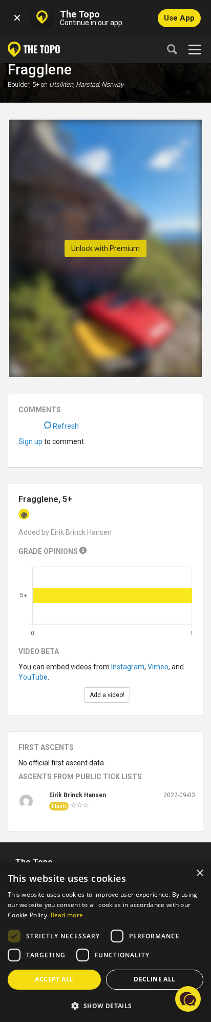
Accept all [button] (54, 979)
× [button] (199, 873)
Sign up (30, 441)
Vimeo (157, 667)
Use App (179, 18)
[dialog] (105, 942)
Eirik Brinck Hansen (77, 795)
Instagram (127, 667)
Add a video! (107, 695)
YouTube (33, 677)
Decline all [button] (154, 979)
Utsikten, (61, 84)
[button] (105, 1005)
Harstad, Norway (99, 84)
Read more (67, 915)
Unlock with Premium (105, 248)
